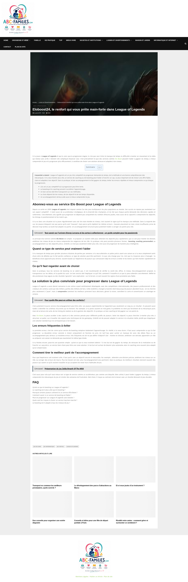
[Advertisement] (146, 18)
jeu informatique (49, 446)
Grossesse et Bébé (20, 40)
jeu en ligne (37, 446)
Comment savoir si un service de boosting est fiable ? (52, 395)
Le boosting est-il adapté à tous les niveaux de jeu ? (51, 403)
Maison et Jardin (142, 40)
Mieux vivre (71, 40)
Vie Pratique (50, 40)
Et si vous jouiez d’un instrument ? (130, 485)
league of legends (72, 446)
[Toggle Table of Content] (98, 167)
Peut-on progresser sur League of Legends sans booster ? (53, 398)
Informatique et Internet (165, 40)
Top (60, 40)
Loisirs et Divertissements (118, 40)
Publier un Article (96, 576)
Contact (7, 47)
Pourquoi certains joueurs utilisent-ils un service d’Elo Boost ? (55, 392)
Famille (37, 40)
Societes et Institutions (90, 40)
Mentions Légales (82, 576)
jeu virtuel (60, 446)
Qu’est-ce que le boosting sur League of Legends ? (51, 387)
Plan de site (108, 576)
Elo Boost (118, 159)
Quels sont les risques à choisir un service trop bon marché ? (55, 400)
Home (6, 40)
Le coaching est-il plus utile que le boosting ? (49, 390)
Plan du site (20, 47)
